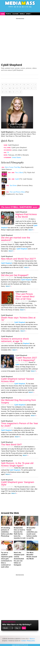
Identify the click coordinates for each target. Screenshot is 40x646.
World (22, 14)
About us (32, 638)
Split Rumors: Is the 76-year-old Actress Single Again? (17, 464)
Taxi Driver (13, 185)
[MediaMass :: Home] (20, 3)
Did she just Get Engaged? (14, 275)
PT (27, 6)
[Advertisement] (20, 40)
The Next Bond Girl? (11, 444)
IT (25, 6)
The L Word (19, 172)
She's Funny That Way (12, 167)
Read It (30, 229)
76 (8, 152)
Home (2, 14)
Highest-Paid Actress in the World (26, 215)
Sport (28, 14)
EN (15, 6)
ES (20, 6)
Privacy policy (31, 640)
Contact (23, 640)
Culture (15, 14)
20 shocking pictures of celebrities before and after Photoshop (7, 532)
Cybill (17, 179)
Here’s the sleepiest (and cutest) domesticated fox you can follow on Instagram (19, 559)
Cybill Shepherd (11, 65)
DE (23, 6)
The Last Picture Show (17, 192)
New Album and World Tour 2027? (18, 258)
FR (17, 6)
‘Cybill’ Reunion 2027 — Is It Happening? (26, 358)
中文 (30, 6)
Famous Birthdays (8, 622)
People (8, 14)
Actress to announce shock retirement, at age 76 (15, 339)
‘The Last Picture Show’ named (24, 296)
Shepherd (26, 343)
